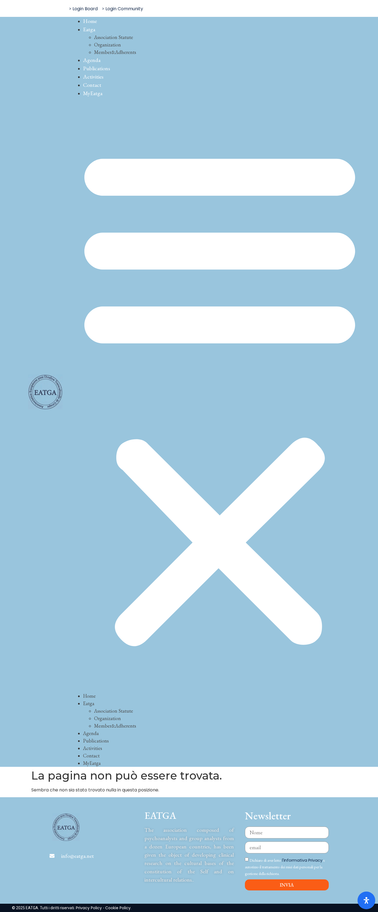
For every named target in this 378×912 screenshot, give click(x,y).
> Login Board (83, 9)
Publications (96, 68)
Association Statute (113, 37)
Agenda (91, 60)
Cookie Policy (118, 908)
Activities (93, 76)
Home (90, 21)
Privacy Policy (89, 908)
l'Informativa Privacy (302, 860)
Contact (92, 84)
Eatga (89, 29)
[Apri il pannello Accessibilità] (366, 900)
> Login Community (122, 9)
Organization (107, 44)
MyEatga (92, 93)
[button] (219, 394)
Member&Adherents (115, 52)
